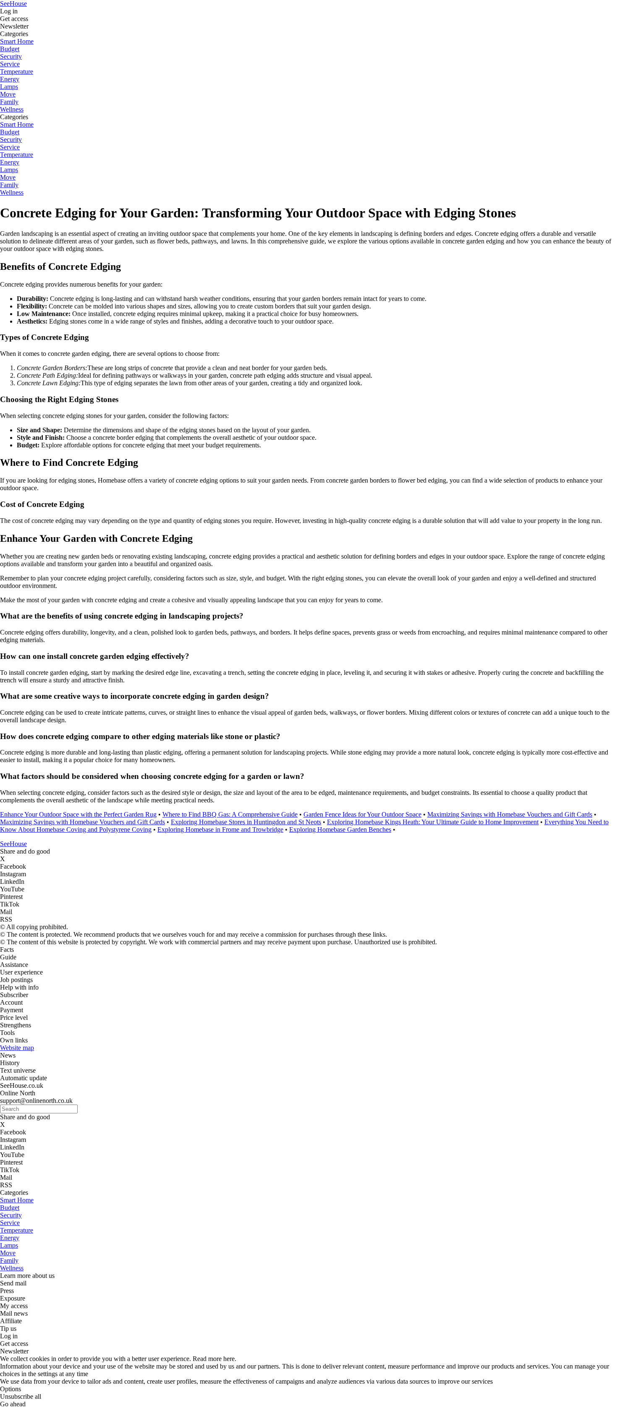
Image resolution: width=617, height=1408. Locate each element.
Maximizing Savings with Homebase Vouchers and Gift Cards (509, 814)
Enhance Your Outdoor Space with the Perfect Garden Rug (78, 814)
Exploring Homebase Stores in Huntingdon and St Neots (246, 821)
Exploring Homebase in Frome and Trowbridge (220, 829)
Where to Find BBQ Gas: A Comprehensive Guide (230, 814)
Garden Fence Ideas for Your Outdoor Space (362, 814)
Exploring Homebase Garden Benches (340, 829)
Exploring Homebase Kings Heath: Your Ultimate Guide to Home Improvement (433, 821)
